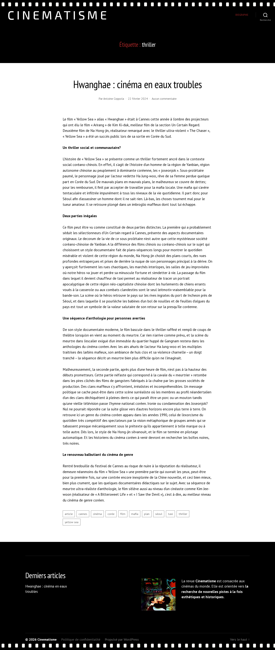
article (69, 514)
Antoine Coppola (113, 98)
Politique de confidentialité (80, 639)
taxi (170, 514)
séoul (158, 514)
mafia (134, 514)
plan (146, 514)
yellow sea (71, 522)
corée (111, 514)
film (122, 514)
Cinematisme (58, 15)
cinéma (97, 514)
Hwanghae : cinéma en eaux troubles (137, 84)
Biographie (242, 14)
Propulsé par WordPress (122, 639)
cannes (83, 514)
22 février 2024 (138, 98)
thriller (183, 514)
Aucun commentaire (164, 98)
